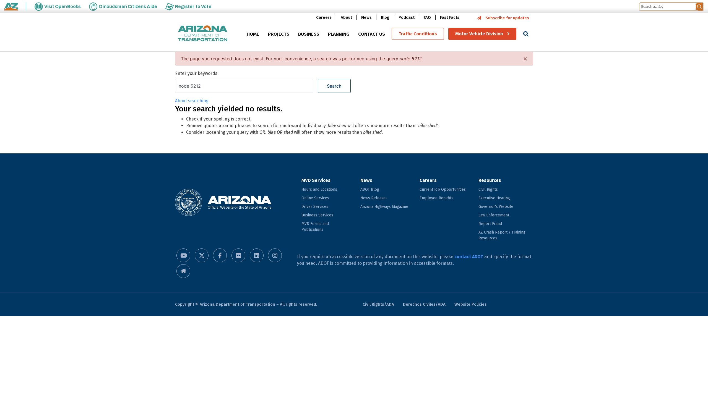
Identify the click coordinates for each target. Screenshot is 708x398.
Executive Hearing (494, 198)
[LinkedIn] (257, 255)
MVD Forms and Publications (315, 226)
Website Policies (470, 304)
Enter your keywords (196, 73)
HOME (253, 34)
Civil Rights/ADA (378, 304)
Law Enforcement (493, 215)
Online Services (315, 198)
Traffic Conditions (418, 34)
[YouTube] (183, 255)
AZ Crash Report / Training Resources (501, 235)
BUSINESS (308, 34)
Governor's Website (495, 206)
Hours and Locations (319, 189)
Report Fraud (490, 223)
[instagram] (275, 255)
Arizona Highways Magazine (384, 206)
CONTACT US (371, 34)
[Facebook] (220, 255)
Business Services (317, 215)
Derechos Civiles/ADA (424, 304)
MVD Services (315, 180)
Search (334, 86)
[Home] (202, 34)
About (346, 17)
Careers (324, 17)
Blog (385, 17)
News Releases (373, 198)
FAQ (427, 17)
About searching (192, 100)
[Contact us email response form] (183, 271)
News (366, 17)
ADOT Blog (369, 189)
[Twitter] (202, 255)
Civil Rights (488, 189)
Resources (489, 180)
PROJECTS (278, 34)
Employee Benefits (436, 198)
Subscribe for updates (507, 17)
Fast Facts (449, 17)
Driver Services (314, 206)
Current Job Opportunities (443, 189)
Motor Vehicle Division (479, 34)
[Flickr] (238, 255)
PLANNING (338, 34)
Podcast (407, 17)
